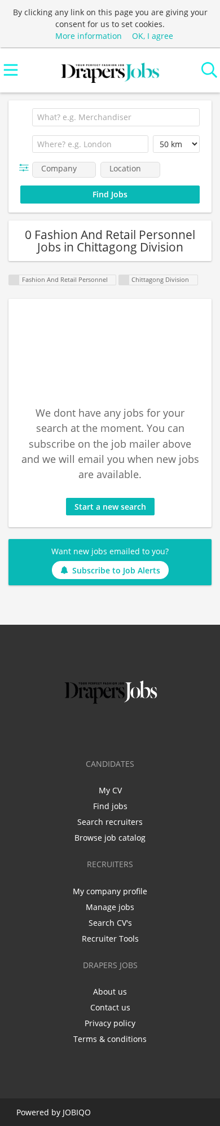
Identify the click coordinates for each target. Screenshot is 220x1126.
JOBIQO (77, 1112)
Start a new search (110, 506)
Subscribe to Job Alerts (116, 570)
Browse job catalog (110, 837)
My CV (110, 790)
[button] (26, 168)
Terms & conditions (110, 1039)
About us (110, 991)
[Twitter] (93, 730)
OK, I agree (152, 35)
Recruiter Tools (110, 938)
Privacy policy (110, 1023)
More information (88, 35)
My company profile (110, 891)
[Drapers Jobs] (110, 70)
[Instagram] (130, 730)
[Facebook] (75, 730)
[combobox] (116, 117)
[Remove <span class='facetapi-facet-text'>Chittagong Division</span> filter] (124, 280)
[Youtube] (147, 730)
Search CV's (110, 922)
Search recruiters (110, 821)
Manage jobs (110, 907)
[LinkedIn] (112, 730)
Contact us (110, 1007)
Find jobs (110, 806)
